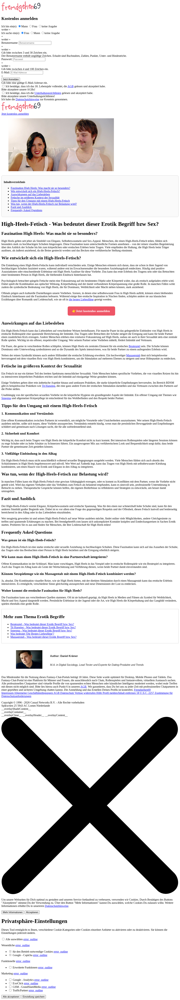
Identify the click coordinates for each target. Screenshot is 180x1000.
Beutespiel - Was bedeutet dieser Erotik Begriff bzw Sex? (42, 624)
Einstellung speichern (33, 996)
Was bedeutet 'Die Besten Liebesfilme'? (32, 633)
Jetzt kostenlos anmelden (15, 113)
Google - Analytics (31, 979)
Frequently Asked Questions (26, 210)
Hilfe (99, 692)
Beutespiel (134, 346)
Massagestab (133, 355)
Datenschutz (67, 692)
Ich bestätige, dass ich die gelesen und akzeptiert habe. (49, 93)
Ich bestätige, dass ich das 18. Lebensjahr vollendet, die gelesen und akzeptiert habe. (56, 86)
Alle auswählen (14, 939)
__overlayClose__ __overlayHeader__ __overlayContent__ (34, 715)
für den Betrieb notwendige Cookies (40, 951)
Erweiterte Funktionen (32, 967)
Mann (24, 26)
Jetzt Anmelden (11, 79)
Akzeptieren (32, 912)
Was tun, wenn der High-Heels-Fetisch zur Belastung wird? (44, 203)
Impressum (7, 692)
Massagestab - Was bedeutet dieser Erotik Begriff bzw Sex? (43, 636)
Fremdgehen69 (142, 689)
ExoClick (25, 983)
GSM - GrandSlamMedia (34, 986)
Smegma (6, 398)
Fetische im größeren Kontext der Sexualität (35, 197)
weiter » (5, 29)
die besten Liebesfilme (81, 299)
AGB (71, 86)
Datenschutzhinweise (27, 99)
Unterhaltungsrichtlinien (47, 93)
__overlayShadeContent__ (16, 708)
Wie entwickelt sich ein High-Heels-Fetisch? (35, 191)
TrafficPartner (28, 990)
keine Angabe (49, 26)
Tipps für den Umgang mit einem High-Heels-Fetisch (40, 200)
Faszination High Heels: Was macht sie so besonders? (40, 188)
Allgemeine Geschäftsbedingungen (33, 692)
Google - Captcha (30, 955)
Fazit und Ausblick (21, 207)
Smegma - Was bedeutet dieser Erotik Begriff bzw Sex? (41, 630)
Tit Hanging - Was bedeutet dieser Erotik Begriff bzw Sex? (43, 627)
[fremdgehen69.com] (20, 110)
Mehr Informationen (12, 912)
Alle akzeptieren (11, 996)
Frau (34, 26)
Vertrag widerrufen (85, 692)
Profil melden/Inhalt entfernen (119, 692)
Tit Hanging (48, 385)
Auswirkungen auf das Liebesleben (30, 194)
